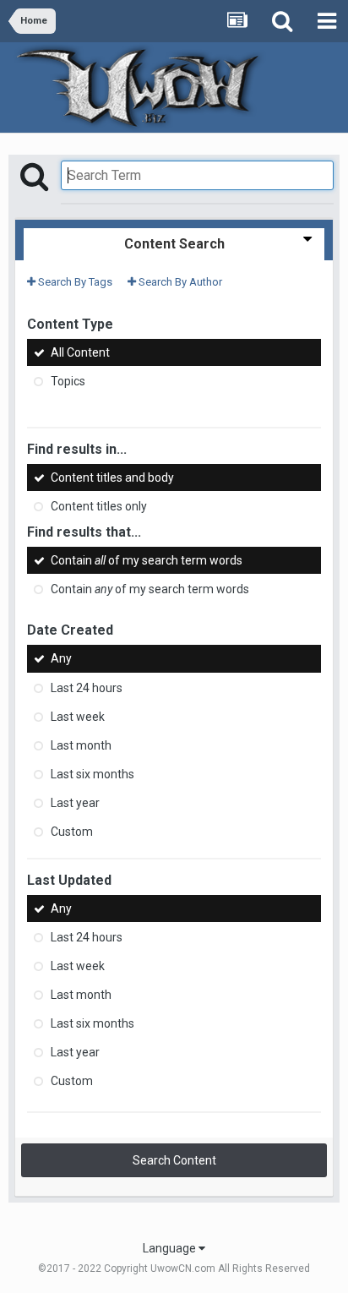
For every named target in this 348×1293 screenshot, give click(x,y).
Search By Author (179, 282)
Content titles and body (112, 477)
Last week (78, 716)
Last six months (92, 774)
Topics (68, 381)
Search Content (174, 1160)
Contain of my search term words (146, 560)
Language (170, 1248)
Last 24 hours (86, 688)
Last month (81, 745)
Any (61, 659)
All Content (80, 352)
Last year (75, 803)
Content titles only (99, 506)
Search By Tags (73, 282)
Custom (72, 831)
